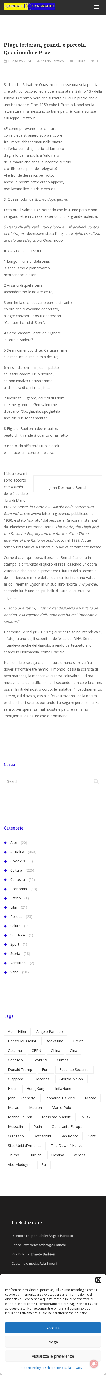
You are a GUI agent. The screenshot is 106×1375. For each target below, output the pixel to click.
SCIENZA (17, 935)
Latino (15, 898)
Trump (13, 1155)
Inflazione (63, 1088)
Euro (46, 1069)
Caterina (15, 1050)
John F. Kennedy (21, 1098)
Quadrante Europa (67, 1126)
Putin (37, 1126)
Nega (53, 1341)
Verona (80, 1155)
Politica (16, 916)
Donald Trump (20, 1069)
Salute (15, 925)
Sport (14, 944)
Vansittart (18, 962)
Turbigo (35, 1155)
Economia (18, 888)
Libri (13, 907)
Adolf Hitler (17, 1031)
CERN (36, 1050)
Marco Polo (61, 1107)
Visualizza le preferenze (53, 1356)
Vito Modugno (20, 1164)
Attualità (17, 851)
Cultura (80, 61)
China (55, 1050)
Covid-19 (17, 861)
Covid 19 (40, 1060)
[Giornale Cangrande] (29, 6)
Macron (35, 1107)
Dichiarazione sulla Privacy (62, 1367)
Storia (15, 953)
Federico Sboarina (74, 1069)
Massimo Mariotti (57, 1117)
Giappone (16, 1079)
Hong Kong (35, 1088)
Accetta (53, 1327)
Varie (14, 971)
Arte (13, 842)
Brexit (78, 1041)
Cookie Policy (31, 1367)
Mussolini (16, 1126)
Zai (44, 1164)
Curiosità (17, 879)
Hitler (12, 1088)
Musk (85, 1117)
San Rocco (69, 1136)
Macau (13, 1107)
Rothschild (42, 1136)
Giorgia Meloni (71, 1079)
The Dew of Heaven (68, 1145)
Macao (90, 1098)
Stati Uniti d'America (24, 1145)
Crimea (63, 1060)
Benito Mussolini (22, 1041)
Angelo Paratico (52, 61)
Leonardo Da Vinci (60, 1098)
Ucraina (57, 1155)
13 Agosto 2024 (19, 61)
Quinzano (16, 1136)
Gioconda (42, 1079)
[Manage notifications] (94, 1364)
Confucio (15, 1060)
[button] (98, 1280)
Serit (92, 1136)
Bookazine (54, 1041)
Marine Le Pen (20, 1117)
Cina (73, 1050)
